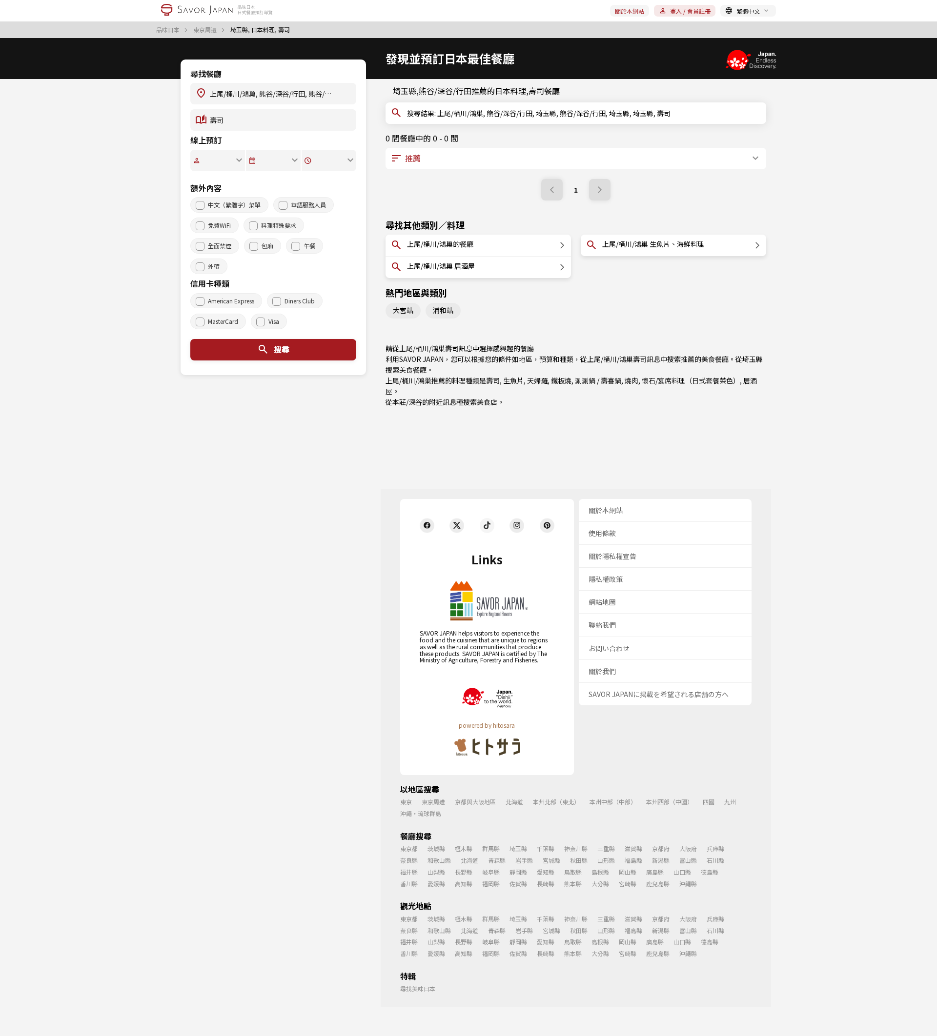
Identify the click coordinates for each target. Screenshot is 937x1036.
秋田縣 (579, 860)
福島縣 (633, 860)
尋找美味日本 (417, 988)
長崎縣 (545, 883)
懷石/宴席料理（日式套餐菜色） (691, 380)
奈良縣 (409, 860)
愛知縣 (545, 872)
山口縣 (682, 872)
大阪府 (688, 848)
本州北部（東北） (556, 801)
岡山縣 (627, 872)
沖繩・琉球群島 (420, 813)
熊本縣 (573, 883)
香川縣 (409, 883)
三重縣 (606, 848)
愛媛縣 (436, 883)
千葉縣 (545, 848)
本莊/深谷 (407, 402)
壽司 (493, 380)
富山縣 (688, 860)
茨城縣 (436, 848)
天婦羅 (537, 380)
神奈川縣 (576, 848)
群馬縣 (491, 848)
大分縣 (600, 883)
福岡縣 (491, 883)
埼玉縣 (752, 359)
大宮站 (403, 310)
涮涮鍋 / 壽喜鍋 (598, 380)
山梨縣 (436, 872)
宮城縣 (551, 860)
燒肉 (631, 380)
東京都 (409, 848)
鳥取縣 (573, 872)
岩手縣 (524, 860)
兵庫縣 (715, 848)
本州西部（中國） (669, 801)
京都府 (661, 848)
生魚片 (513, 380)
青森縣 (497, 860)
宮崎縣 (627, 883)
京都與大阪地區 (475, 801)
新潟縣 (661, 860)
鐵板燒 (561, 380)
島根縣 (600, 872)
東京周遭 (205, 29)
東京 (406, 801)
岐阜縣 (491, 872)
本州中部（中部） (613, 801)
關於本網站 (629, 11)
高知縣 (463, 883)
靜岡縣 (518, 872)
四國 (708, 801)
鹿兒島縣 (658, 883)
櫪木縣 (463, 848)
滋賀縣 (633, 848)
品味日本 (168, 29)
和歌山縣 (439, 860)
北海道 (514, 801)
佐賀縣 (518, 883)
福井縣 (409, 872)
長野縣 (463, 872)
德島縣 (709, 872)
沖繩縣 (688, 883)
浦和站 (443, 310)
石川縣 (715, 860)
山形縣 (606, 860)
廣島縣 (655, 872)
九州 (730, 801)
